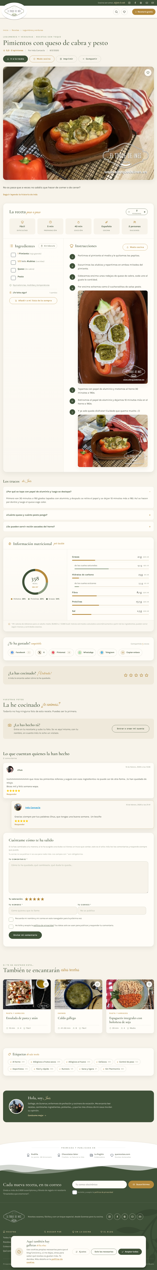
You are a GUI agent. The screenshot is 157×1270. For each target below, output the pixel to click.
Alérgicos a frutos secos (45, 1061)
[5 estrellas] (42, 899)
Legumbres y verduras (33, 30)
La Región (99, 1154)
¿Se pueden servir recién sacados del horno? (30, 526)
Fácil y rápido (43, 1068)
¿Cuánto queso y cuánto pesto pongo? (26, 515)
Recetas (15, 30)
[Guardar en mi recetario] (147, 72)
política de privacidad (43, 925)
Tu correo (84, 905)
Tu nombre (16, 905)
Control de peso (127, 1061)
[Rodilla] (28, 1155)
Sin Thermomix (113, 1068)
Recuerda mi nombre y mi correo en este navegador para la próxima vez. (48, 918)
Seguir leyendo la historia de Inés (20, 194)
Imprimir (68, 59)
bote (31, 261)
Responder (12, 794)
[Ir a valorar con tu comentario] (136, 675)
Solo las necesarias (104, 1252)
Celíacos (103, 1061)
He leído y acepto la (95, 1192)
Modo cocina (44, 59)
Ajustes (82, 1252)
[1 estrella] (27, 899)
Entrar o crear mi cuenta (130, 728)
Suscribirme (142, 1184)
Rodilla (34, 1154)
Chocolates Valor (70, 1154)
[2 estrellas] (31, 899)
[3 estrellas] (34, 899)
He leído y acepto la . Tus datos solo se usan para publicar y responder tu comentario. (64, 925)
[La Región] (91, 1155)
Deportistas (19, 1068)
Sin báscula (49, 246)
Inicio (5, 30)
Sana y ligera (88, 1068)
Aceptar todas (131, 1252)
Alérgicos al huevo (78, 1061)
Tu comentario (18, 859)
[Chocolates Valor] (59, 1155)
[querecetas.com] (112, 1155)
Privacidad (7, 1264)
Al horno (17, 1061)
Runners (66, 1068)
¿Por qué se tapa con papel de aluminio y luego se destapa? (38, 491)
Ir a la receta (17, 59)
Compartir (91, 59)
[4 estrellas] (38, 899)
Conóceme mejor (35, 1115)
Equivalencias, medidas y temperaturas (31, 285)
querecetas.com (122, 1154)
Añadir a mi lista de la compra (35, 300)
